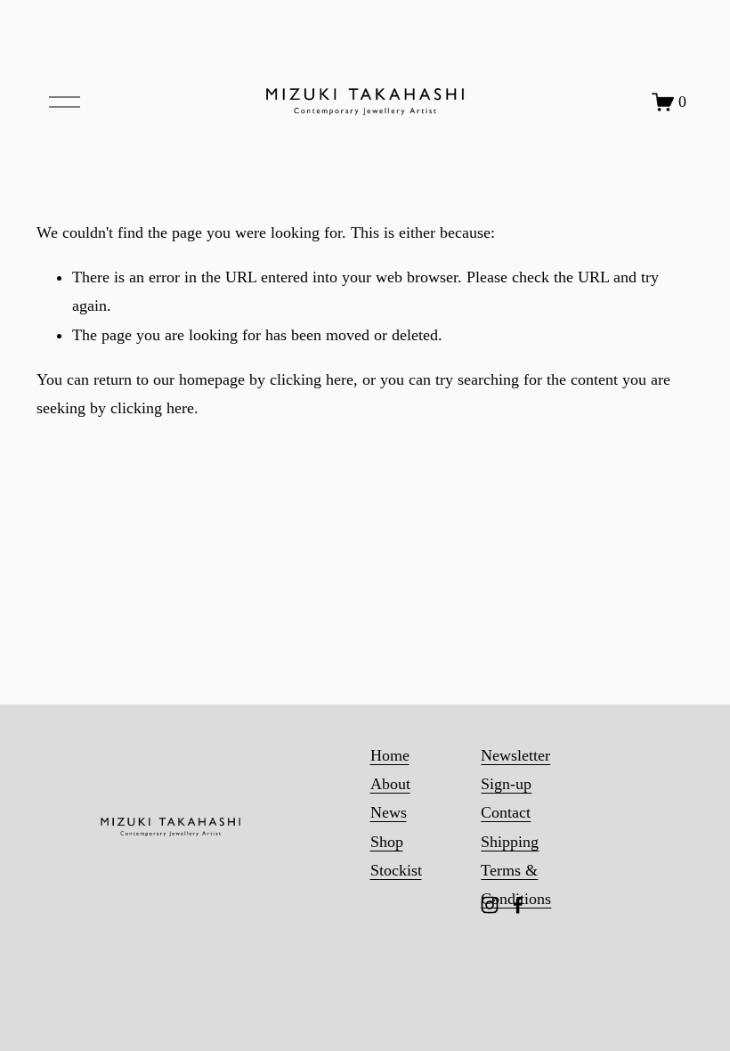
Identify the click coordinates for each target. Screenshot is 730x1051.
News (388, 812)
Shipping (510, 842)
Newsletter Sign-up (515, 769)
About (390, 784)
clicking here (311, 379)
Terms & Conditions (516, 884)
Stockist (396, 870)
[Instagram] (490, 905)
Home (390, 755)
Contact (506, 812)
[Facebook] (518, 905)
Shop (386, 842)
